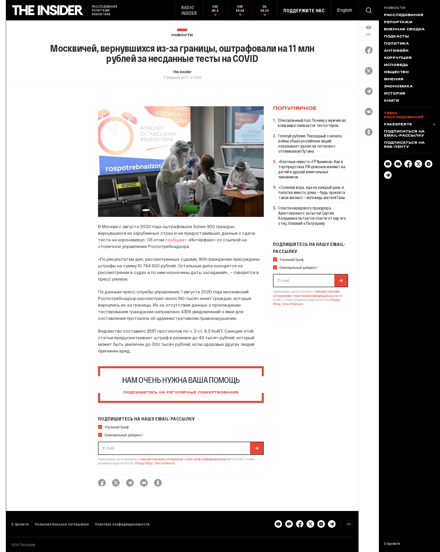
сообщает (176, 239)
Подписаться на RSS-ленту (404, 145)
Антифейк (396, 50)
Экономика (398, 86)
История (394, 93)
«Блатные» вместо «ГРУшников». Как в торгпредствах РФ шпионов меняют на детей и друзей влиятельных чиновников (311, 169)
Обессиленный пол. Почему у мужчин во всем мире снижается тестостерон (312, 123)
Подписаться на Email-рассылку (404, 133)
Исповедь (396, 65)
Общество (396, 72)
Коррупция (397, 58)
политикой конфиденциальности (208, 459)
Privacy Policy (144, 463)
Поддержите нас (304, 10)
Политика (396, 43)
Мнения (393, 79)
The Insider (182, 71)
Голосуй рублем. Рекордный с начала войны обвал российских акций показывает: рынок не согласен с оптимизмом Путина (309, 143)
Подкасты (396, 36)
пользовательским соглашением (161, 459)
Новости (182, 35)
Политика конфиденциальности (122, 524)
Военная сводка (404, 29)
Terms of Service (164, 463)
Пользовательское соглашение (62, 524)
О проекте (20, 524)
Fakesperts (398, 124)
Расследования (403, 15)
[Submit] (256, 448)
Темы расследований (403, 115)
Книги (391, 100)
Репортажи (398, 22)
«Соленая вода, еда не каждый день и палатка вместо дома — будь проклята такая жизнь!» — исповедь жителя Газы (312, 192)
